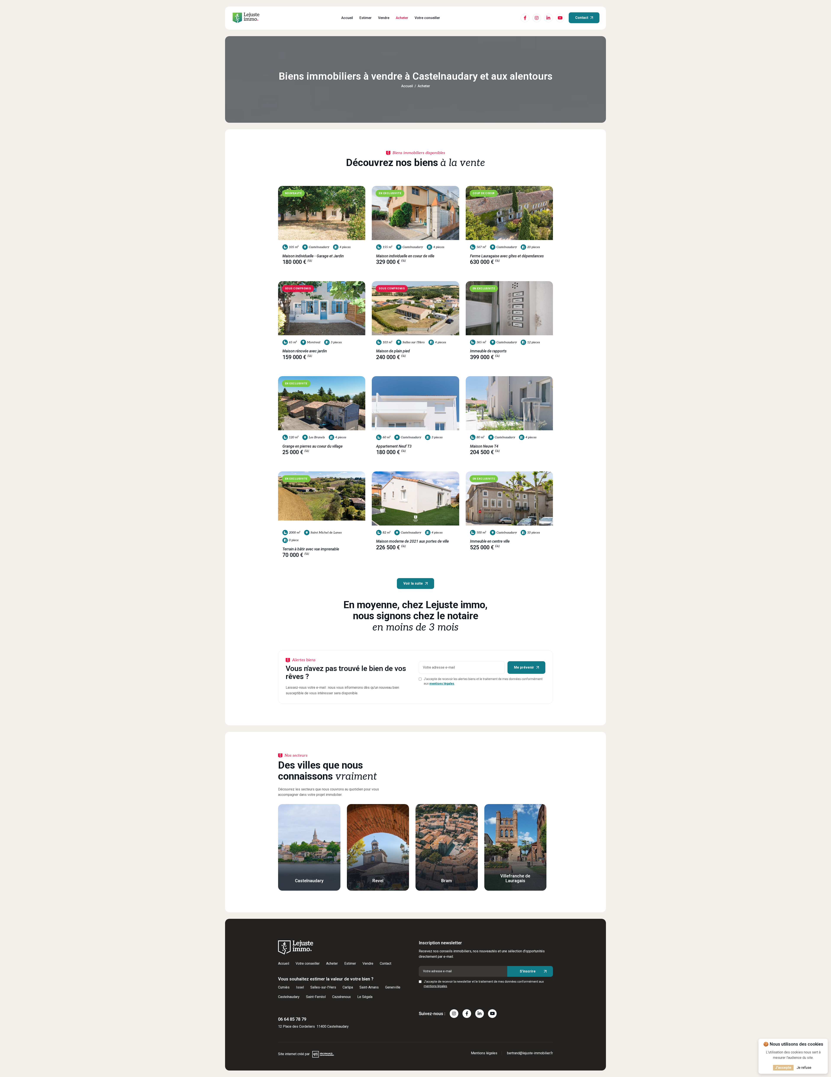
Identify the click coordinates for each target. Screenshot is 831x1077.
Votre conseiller (427, 18)
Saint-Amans (369, 987)
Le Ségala (364, 997)
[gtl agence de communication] (323, 1054)
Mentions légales (484, 1053)
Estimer (365, 18)
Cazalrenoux (341, 997)
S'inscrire (528, 971)
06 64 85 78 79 (292, 1019)
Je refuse (804, 1068)
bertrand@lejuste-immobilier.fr (530, 1053)
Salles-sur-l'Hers (323, 987)
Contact (581, 18)
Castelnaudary (289, 997)
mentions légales (441, 683)
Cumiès (284, 987)
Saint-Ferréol (316, 997)
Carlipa (348, 987)
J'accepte (783, 1068)
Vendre (383, 18)
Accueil (347, 18)
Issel (300, 987)
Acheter (402, 18)
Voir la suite (413, 583)
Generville (392, 987)
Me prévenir (524, 667)
